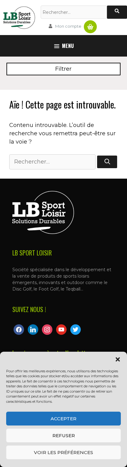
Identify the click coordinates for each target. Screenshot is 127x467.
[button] (118, 359)
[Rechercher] (117, 12)
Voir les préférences (63, 452)
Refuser (63, 435)
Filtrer (63, 68)
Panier (90, 24)
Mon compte (68, 26)
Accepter (63, 418)
